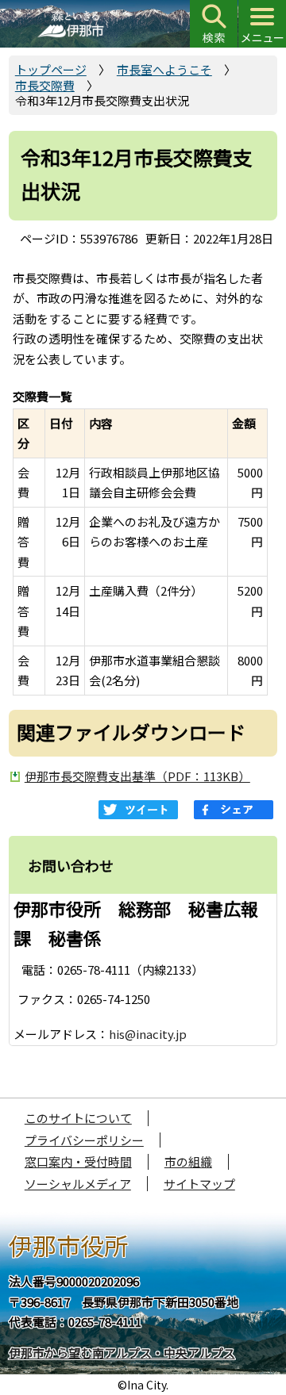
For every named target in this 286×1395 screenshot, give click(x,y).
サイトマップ (199, 1183)
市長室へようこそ (164, 69)
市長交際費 (45, 85)
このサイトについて (78, 1117)
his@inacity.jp (148, 1033)
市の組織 (188, 1161)
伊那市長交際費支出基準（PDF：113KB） (137, 776)
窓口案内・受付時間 (78, 1161)
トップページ (51, 69)
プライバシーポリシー (84, 1140)
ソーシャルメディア (78, 1183)
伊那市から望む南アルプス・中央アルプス (122, 1352)
